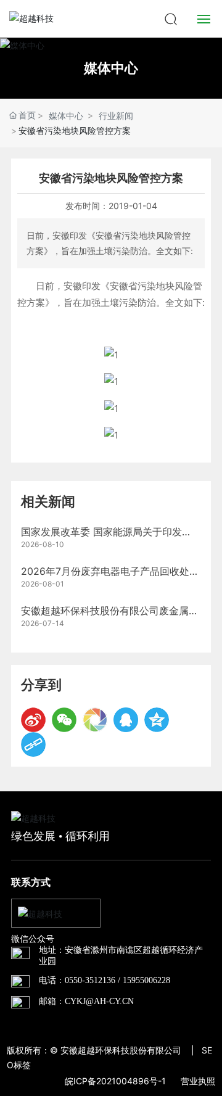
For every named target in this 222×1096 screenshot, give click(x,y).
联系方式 (31, 882)
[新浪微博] (33, 719)
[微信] (64, 719)
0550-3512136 (90, 980)
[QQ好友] (125, 719)
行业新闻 (116, 115)
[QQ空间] (156, 719)
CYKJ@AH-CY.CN (99, 1001)
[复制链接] (33, 744)
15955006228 (146, 980)
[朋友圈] (95, 719)
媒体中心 (111, 68)
